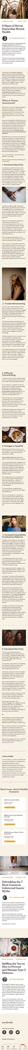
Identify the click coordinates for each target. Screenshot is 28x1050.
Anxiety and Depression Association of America (13, 595)
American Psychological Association (11, 91)
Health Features (10, 807)
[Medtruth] (7, 1023)
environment (12, 708)
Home (2, 1048)
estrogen (9, 703)
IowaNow (18, 341)
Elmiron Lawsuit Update (12, 800)
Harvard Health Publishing (9, 391)
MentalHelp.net (8, 252)
